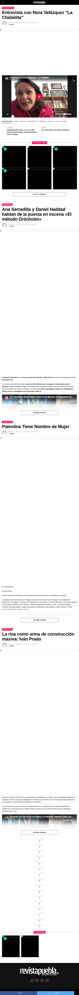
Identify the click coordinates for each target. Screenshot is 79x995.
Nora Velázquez (61, 121)
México (51, 121)
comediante (32, 121)
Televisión (6, 123)
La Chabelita (42, 121)
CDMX (17, 121)
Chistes (23, 121)
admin (12, 24)
